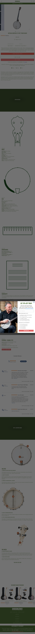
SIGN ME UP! (26, 330)
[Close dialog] (34, 302)
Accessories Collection (29, 308)
